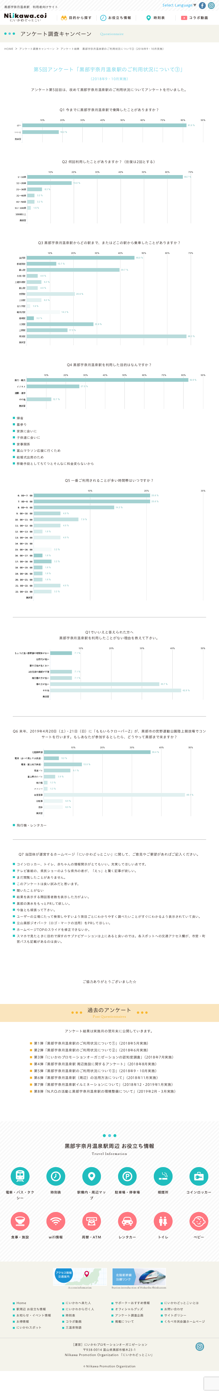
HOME (8, 48)
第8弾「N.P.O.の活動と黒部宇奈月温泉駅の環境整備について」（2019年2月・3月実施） (106, 1091)
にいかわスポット (29, 1327)
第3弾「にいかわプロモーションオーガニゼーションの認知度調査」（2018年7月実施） (105, 1057)
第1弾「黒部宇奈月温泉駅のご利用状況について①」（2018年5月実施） (92, 1043)
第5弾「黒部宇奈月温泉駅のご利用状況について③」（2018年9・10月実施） (96, 1071)
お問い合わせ (173, 1309)
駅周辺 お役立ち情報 (31, 1309)
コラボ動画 (73, 1321)
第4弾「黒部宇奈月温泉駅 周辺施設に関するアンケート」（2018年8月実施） (96, 1064)
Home (21, 1303)
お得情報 (22, 1321)
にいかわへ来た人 (78, 1303)
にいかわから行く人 (80, 1309)
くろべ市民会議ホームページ (184, 1321)
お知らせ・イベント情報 (33, 1315)
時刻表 (70, 1315)
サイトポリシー (175, 1315)
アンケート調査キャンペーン (37, 48)
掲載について (124, 1321)
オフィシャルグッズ (129, 1309)
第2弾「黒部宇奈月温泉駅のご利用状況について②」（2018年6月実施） (92, 1050)
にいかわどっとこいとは (181, 1303)
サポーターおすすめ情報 (132, 1303)
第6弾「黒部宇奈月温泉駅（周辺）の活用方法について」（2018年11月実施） (97, 1077)
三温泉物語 (73, 1327)
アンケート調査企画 (129, 1315)
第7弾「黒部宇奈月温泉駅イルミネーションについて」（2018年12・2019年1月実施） (104, 1084)
